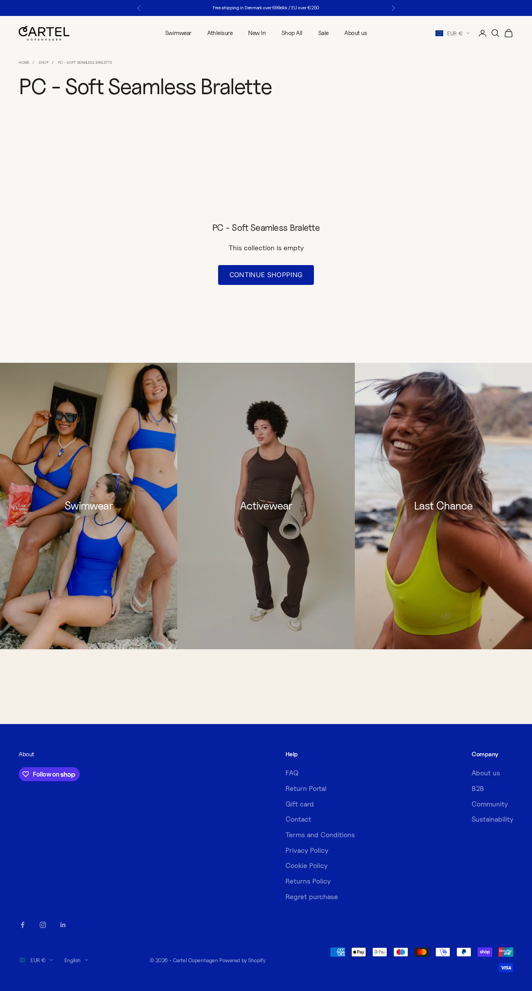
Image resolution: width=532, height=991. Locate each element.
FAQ (292, 773)
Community (490, 804)
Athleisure (220, 33)
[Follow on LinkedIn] (63, 925)
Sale (323, 33)
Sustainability (492, 819)
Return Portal (305, 788)
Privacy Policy (306, 850)
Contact (298, 819)
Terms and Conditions (320, 835)
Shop (44, 62)
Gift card (299, 804)
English (72, 960)
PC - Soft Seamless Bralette (85, 62)
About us (355, 33)
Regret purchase (311, 897)
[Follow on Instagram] (43, 925)
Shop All (292, 33)
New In (257, 33)
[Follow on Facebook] (22, 925)
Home (24, 62)
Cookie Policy (306, 865)
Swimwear (178, 33)
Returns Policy (308, 881)
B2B (478, 788)
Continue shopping (266, 275)
